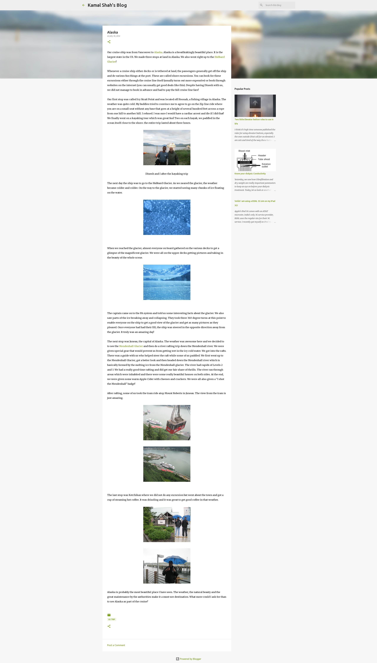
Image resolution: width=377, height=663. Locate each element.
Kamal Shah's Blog (107, 5)
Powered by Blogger (190, 659)
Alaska (158, 52)
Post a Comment (116, 645)
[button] (109, 42)
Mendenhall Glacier (131, 346)
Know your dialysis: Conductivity (250, 173)
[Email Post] (109, 616)
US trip (111, 619)
